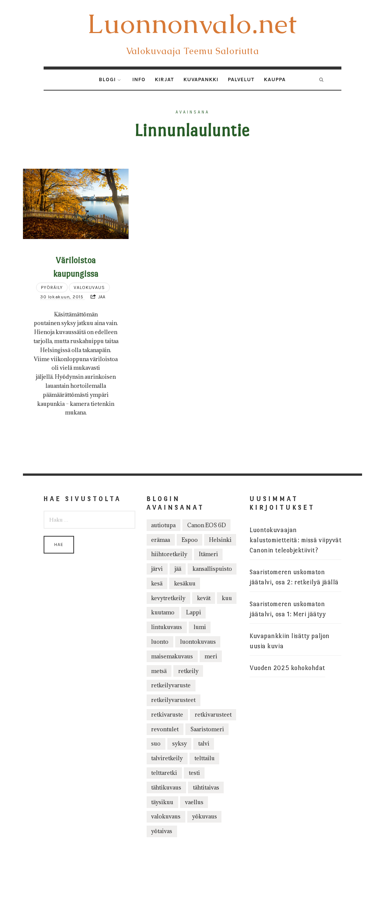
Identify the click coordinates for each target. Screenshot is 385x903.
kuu (227, 598)
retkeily (188, 671)
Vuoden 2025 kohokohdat (287, 668)
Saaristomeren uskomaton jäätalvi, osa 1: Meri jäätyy (288, 609)
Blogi (107, 79)
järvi (157, 568)
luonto (159, 641)
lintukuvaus (166, 627)
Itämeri (208, 554)
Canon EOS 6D (206, 525)
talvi (203, 743)
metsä (159, 671)
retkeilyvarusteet (173, 699)
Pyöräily (52, 287)
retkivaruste (167, 714)
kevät (204, 598)
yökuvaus (204, 816)
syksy (179, 743)
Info (139, 79)
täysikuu (162, 802)
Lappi (193, 612)
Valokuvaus (89, 287)
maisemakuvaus (172, 656)
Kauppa (275, 79)
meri (211, 656)
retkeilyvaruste (171, 685)
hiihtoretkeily (169, 554)
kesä (156, 583)
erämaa (160, 539)
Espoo (190, 539)
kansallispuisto (212, 568)
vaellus (194, 802)
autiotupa (163, 525)
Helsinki (220, 539)
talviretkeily (167, 758)
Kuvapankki (200, 79)
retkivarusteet (213, 714)
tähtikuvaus (166, 787)
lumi (200, 627)
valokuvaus (165, 816)
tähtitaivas (206, 787)
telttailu (204, 758)
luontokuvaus (198, 641)
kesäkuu (185, 583)
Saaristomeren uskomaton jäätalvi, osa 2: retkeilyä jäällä (294, 577)
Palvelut (241, 79)
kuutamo (162, 612)
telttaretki (164, 772)
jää (177, 568)
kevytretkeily (168, 598)
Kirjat (164, 79)
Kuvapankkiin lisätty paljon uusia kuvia (290, 641)
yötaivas (161, 831)
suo (156, 743)
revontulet (165, 729)
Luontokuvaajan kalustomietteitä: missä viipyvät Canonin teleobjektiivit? (295, 540)
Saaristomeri (207, 729)
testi (194, 772)
